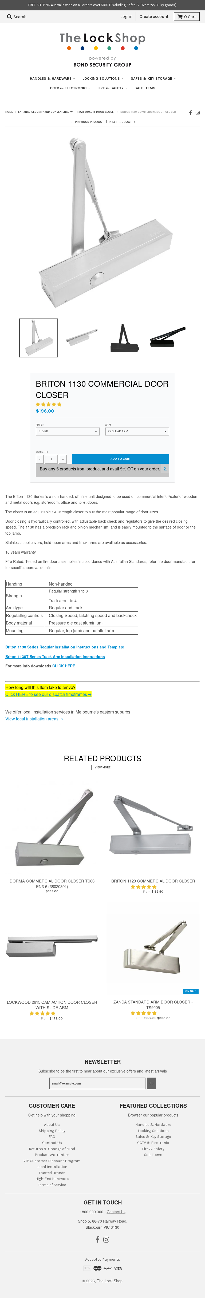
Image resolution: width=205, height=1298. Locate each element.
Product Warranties (52, 1154)
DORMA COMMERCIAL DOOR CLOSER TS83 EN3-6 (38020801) (52, 883)
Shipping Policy (52, 1130)
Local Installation (52, 1166)
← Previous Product (87, 122)
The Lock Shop (110, 1280)
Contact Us (52, 1142)
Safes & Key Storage (151, 78)
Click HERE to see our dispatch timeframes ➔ (48, 694)
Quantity (42, 452)
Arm (108, 424)
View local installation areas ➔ (34, 719)
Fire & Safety (110, 88)
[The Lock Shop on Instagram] (198, 112)
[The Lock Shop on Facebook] (190, 112)
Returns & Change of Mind (52, 1149)
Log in (126, 16)
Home (9, 112)
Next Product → (122, 122)
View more (103, 767)
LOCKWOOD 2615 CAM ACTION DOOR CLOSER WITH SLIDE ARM (52, 1004)
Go (151, 1083)
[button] (49, 404)
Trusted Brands (52, 1173)
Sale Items (145, 88)
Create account (154, 16)
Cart (190, 16)
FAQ (52, 1136)
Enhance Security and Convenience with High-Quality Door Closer (67, 112)
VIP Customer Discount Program (51, 1161)
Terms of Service (52, 1185)
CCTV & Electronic (68, 88)
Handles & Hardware (51, 78)
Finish (40, 424)
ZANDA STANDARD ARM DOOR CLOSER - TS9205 (153, 1004)
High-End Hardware (52, 1178)
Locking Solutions (101, 78)
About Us (52, 1124)
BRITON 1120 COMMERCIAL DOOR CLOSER (153, 881)
